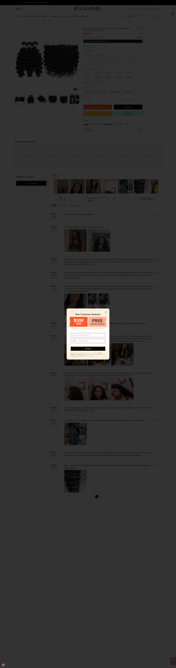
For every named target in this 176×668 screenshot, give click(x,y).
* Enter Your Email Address (80, 335)
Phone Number (83, 341)
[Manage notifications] (3, 664)
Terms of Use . (81, 354)
